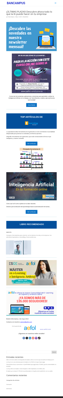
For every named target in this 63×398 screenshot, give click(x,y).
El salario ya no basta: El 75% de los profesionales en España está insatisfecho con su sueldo (29, 371)
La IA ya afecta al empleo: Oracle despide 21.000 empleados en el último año (25, 368)
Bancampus (11, 17)
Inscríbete (31, 105)
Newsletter (25, 17)
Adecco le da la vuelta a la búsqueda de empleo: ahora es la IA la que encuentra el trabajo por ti (30, 359)
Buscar (54, 352)
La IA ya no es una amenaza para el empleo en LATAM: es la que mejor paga (25, 362)
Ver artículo (31, 143)
